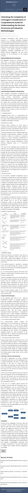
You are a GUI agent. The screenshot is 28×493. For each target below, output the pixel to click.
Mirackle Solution (17, 491)
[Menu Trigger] (25, 9)
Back (3, 451)
